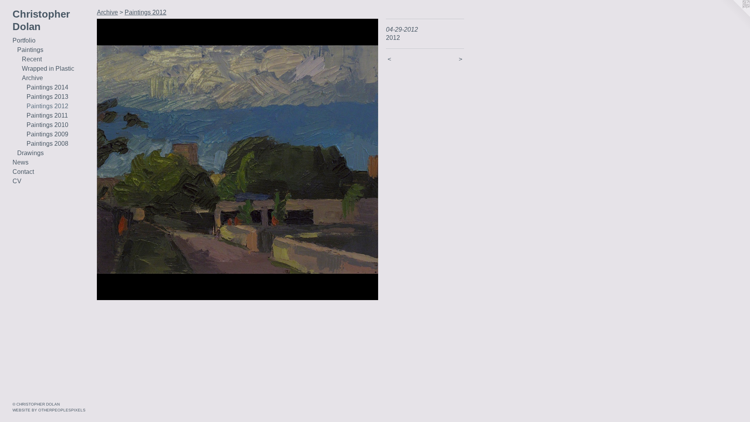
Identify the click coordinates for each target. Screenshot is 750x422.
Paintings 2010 (47, 125)
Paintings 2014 (47, 87)
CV (16, 181)
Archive (32, 78)
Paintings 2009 (47, 134)
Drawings (30, 153)
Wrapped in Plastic (48, 68)
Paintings (30, 49)
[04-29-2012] (237, 159)
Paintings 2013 (47, 96)
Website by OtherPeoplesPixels (49, 410)
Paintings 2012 (47, 106)
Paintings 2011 (47, 115)
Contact (23, 171)
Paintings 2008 (47, 143)
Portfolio (24, 40)
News (20, 162)
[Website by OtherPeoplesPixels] (734, 15)
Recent (32, 59)
